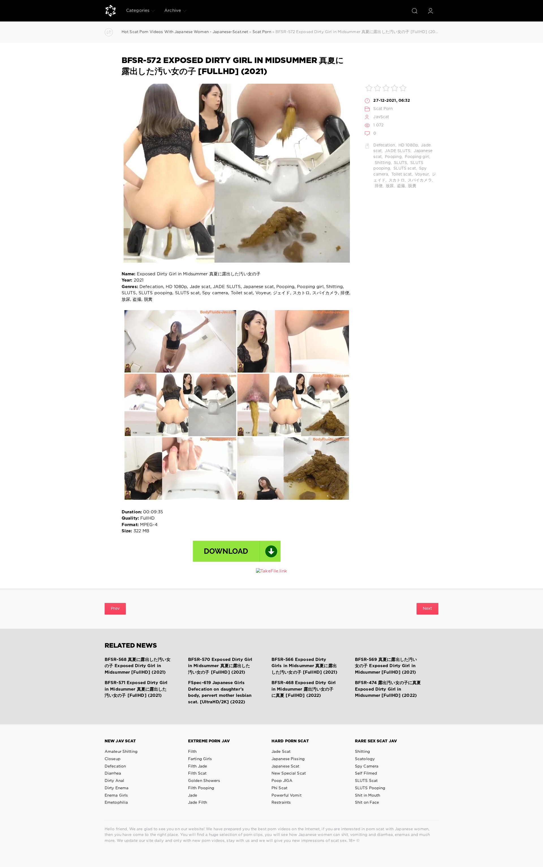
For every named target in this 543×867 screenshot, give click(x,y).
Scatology (365, 759)
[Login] (430, 10)
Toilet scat (400, 174)
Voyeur (421, 174)
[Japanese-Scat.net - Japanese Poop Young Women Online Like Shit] (110, 10)
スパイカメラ (419, 180)
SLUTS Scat (366, 780)
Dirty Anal (114, 780)
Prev (115, 608)
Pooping (393, 157)
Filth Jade (197, 766)
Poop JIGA (282, 780)
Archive (172, 10)
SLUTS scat (404, 168)
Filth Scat (197, 773)
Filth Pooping (201, 788)
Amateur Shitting (121, 751)
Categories (137, 10)
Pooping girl (416, 157)
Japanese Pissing (288, 759)
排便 (377, 186)
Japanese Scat (285, 766)
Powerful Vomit (286, 795)
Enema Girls (116, 795)
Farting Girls (200, 759)
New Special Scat (289, 773)
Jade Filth (197, 802)
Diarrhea (113, 773)
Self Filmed (366, 773)
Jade (192, 795)
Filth (192, 751)
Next (427, 608)
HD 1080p (407, 145)
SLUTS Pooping (370, 788)
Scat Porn (383, 109)
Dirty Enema (116, 788)
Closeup (112, 759)
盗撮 (400, 186)
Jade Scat (281, 751)
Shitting (382, 163)
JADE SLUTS (397, 151)
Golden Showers (204, 780)
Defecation (384, 145)
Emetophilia (116, 802)
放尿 (389, 186)
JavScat (381, 117)
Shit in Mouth (367, 795)
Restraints (281, 802)
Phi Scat (279, 788)
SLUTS (400, 163)
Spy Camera (366, 766)
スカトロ (396, 180)
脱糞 (411, 186)
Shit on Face (367, 802)
